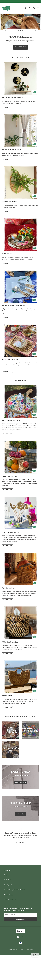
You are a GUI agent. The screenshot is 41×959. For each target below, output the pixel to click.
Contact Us (7, 880)
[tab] (19, 859)
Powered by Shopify (28, 949)
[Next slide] (35, 31)
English (20, 931)
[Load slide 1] (18, 30)
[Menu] (38, 8)
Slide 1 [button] (19, 859)
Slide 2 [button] (20, 859)
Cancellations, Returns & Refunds (14, 890)
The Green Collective (17, 949)
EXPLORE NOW (20, 782)
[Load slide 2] (20, 30)
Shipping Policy (8, 885)
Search (6, 875)
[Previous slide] (6, 31)
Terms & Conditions (10, 900)
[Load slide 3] (22, 30)
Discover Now (20, 47)
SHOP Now (20, 814)
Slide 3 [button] (22, 859)
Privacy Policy (8, 895)
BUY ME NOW (7, 107)
